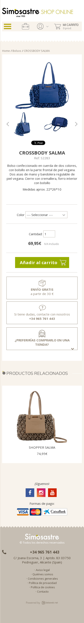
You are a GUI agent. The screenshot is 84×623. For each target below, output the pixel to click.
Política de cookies (43, 587)
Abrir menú (7, 26)
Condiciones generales (43, 578)
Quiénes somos (43, 574)
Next (74, 124)
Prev (9, 124)
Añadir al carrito (38, 262)
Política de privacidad (43, 583)
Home (6, 51)
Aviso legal (43, 570)
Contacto (43, 591)
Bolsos (16, 51)
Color (21, 215)
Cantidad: (35, 234)
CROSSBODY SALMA (37, 51)
